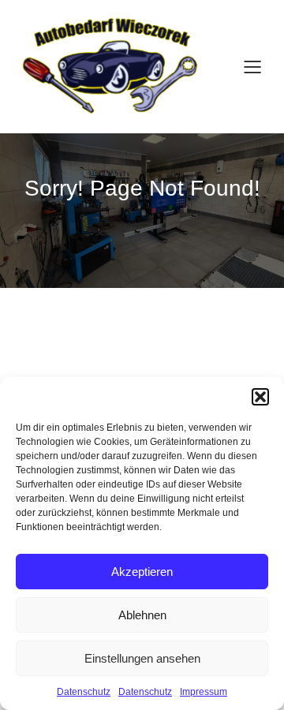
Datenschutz (83, 691)
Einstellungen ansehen (142, 658)
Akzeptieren (142, 571)
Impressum (203, 691)
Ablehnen (142, 615)
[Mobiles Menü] (252, 66)
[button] (260, 397)
